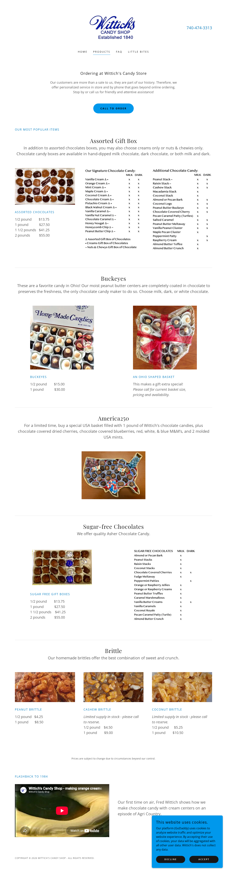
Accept (203, 859)
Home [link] (82, 51)
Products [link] (101, 51)
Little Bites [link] (138, 51)
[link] (113, 27)
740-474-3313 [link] (199, 27)
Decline (170, 859)
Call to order (113, 108)
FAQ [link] (119, 51)
